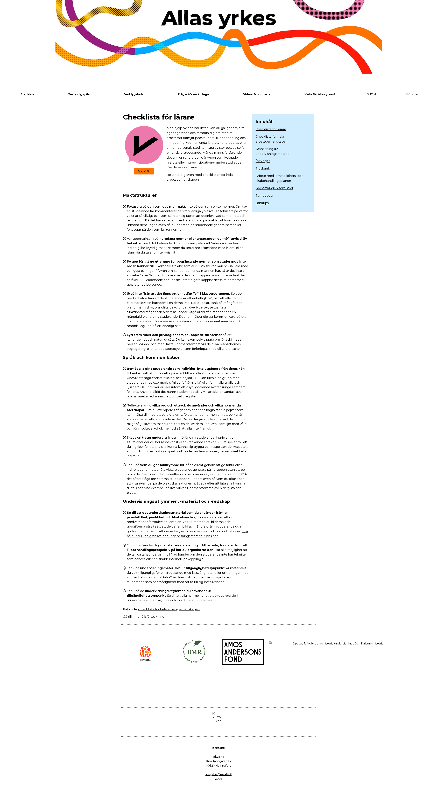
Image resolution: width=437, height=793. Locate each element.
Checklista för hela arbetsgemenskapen (169, 609)
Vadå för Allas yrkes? (320, 94)
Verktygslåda (134, 94)
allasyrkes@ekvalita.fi (219, 774)
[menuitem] (371, 94)
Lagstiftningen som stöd (274, 188)
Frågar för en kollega (193, 94)
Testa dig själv (79, 94)
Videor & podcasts (256, 94)
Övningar (263, 161)
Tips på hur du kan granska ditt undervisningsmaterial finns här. (187, 533)
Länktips (262, 203)
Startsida (27, 94)
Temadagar (264, 196)
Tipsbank (263, 168)
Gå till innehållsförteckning (143, 617)
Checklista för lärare (271, 129)
